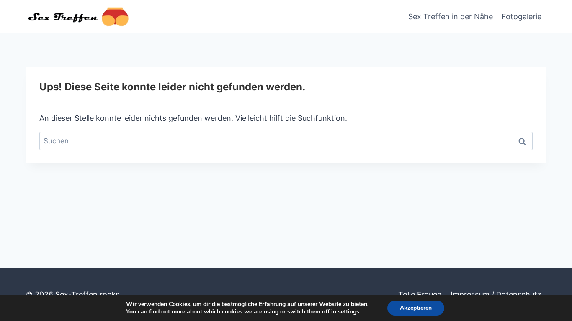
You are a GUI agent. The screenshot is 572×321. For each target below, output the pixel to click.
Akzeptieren (416, 308)
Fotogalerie (521, 16)
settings (348, 312)
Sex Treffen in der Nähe (450, 16)
